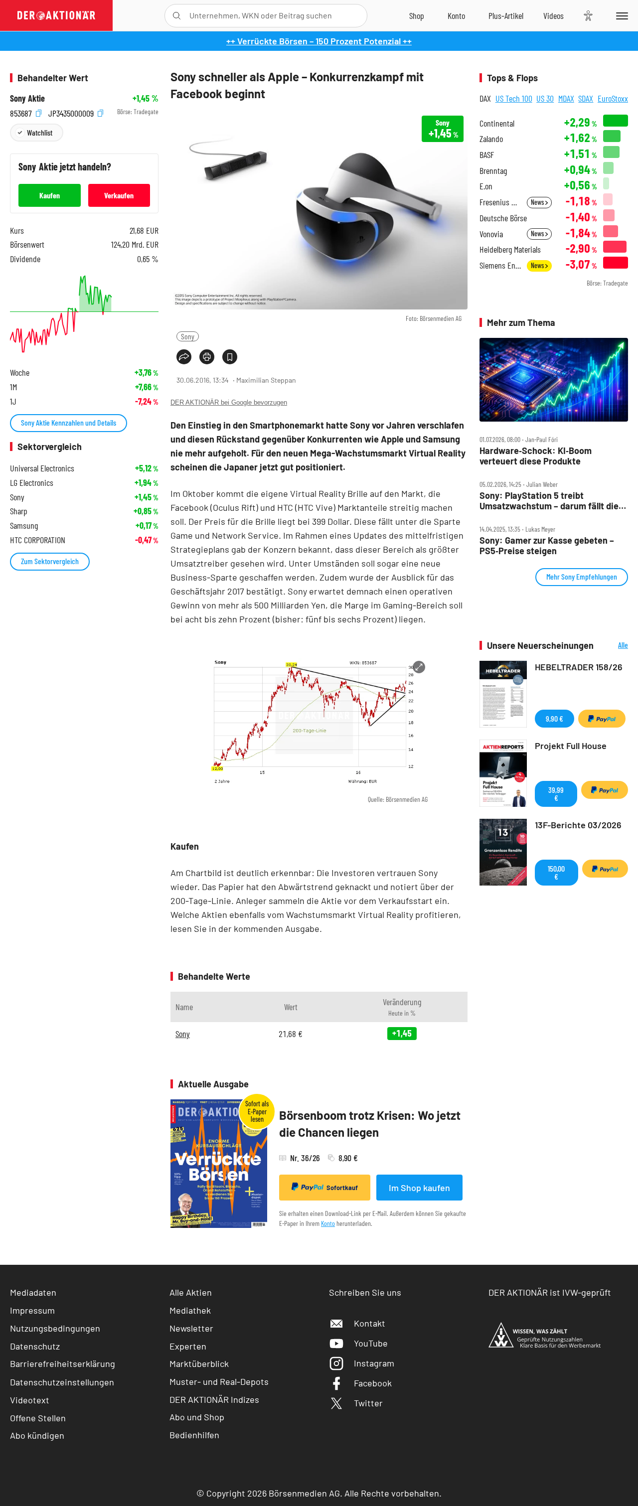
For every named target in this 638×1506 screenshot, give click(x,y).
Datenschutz (35, 1346)
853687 (22, 112)
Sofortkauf (342, 1188)
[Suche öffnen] (176, 15)
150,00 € (556, 872)
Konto (328, 1223)
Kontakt (369, 1323)
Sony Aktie (27, 98)
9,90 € (554, 718)
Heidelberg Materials (510, 249)
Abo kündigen (37, 1435)
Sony (187, 336)
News (538, 202)
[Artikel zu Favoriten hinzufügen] (229, 356)
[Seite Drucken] (206, 356)
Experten (187, 1346)
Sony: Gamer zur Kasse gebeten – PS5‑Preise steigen (546, 545)
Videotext (29, 1399)
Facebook (373, 1382)
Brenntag (493, 170)
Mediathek (190, 1310)
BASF (486, 155)
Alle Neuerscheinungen (613, 645)
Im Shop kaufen (419, 1187)
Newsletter (191, 1328)
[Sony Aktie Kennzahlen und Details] (84, 314)
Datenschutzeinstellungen (62, 1381)
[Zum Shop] (416, 15)
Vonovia (491, 234)
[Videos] (553, 15)
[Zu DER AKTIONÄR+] (505, 15)
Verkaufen (119, 195)
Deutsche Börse (503, 218)
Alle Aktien (190, 1292)
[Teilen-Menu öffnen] (183, 356)
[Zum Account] (456, 15)
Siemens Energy (500, 265)
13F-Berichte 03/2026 (578, 824)
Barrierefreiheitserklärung (62, 1363)
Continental (496, 123)
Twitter (368, 1402)
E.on (485, 186)
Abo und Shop (196, 1416)
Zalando (491, 139)
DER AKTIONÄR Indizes (214, 1399)
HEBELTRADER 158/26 (579, 666)
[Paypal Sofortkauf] (602, 719)
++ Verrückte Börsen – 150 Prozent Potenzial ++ (319, 40)
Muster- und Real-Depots (219, 1381)
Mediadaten (33, 1292)
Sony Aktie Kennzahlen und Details (68, 422)
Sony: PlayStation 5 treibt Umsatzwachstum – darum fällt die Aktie (549, 500)
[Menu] (620, 15)
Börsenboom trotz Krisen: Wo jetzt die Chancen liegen (370, 1123)
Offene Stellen (38, 1417)
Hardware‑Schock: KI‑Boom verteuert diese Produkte (535, 456)
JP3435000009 (72, 112)
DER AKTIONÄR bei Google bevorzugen (228, 402)
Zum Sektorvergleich (50, 561)
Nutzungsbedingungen (55, 1328)
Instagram (374, 1362)
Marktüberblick (199, 1363)
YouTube (371, 1343)
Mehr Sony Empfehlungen (581, 576)
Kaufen (49, 195)
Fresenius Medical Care (500, 202)
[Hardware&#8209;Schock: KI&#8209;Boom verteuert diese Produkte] (553, 380)
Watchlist (39, 132)
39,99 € (556, 793)
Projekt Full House (571, 745)
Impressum (32, 1310)
